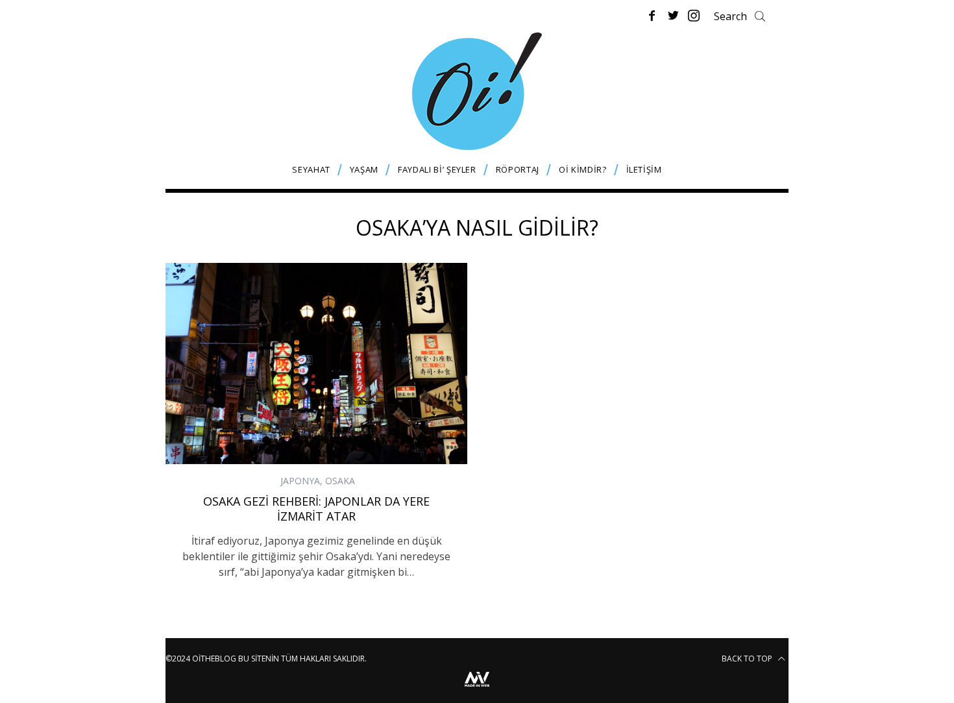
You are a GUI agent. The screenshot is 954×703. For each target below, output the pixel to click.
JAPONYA (300, 481)
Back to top (748, 658)
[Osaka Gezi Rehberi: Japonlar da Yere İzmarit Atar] (316, 363)
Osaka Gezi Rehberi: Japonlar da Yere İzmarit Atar (316, 508)
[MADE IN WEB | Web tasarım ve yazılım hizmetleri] (477, 688)
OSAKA (340, 481)
